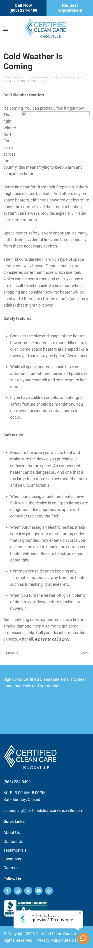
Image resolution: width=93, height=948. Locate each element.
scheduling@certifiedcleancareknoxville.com (43, 810)
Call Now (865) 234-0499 (23, 8)
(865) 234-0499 (17, 781)
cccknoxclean (36, 77)
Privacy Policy (48, 940)
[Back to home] (46, 29)
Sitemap (71, 940)
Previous (12, 653)
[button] (5, 29)
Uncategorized (33, 81)
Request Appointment (69, 8)
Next (84, 653)
